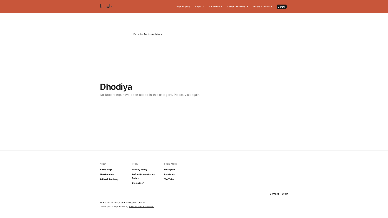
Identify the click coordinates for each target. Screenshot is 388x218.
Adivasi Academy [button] (236, 6)
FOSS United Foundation (141, 206)
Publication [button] (215, 6)
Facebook (169, 174)
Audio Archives (153, 34)
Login (285, 193)
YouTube (169, 179)
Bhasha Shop (183, 6)
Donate (281, 6)
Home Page (106, 169)
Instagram (169, 169)
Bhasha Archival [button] (261, 6)
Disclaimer (138, 183)
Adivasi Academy (109, 179)
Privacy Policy (139, 169)
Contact (274, 193)
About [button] (198, 6)
